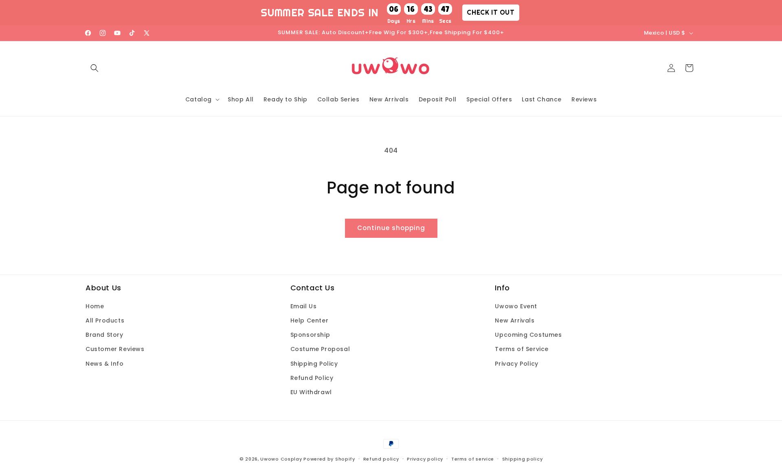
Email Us (303, 306)
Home (95, 306)
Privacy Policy (516, 364)
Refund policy (381, 458)
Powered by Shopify (329, 459)
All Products (105, 320)
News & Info (105, 364)
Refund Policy (312, 378)
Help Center (309, 320)
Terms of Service (522, 349)
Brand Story (104, 335)
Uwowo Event (516, 306)
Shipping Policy (314, 364)
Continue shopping (391, 228)
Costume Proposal (320, 349)
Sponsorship (310, 335)
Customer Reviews (115, 349)
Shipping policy (522, 458)
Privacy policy (425, 458)
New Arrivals (514, 320)
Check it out (490, 12)
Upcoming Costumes (528, 335)
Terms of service (472, 458)
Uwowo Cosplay (281, 459)
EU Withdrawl (311, 392)
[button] (94, 68)
